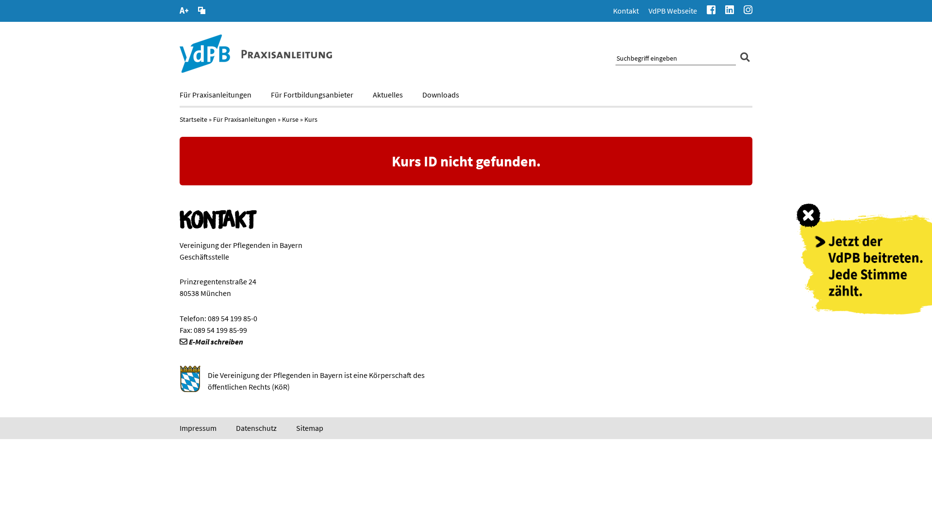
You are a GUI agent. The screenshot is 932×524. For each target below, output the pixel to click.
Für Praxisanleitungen (215, 94)
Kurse (290, 119)
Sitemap (309, 428)
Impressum (198, 428)
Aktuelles (388, 94)
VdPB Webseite (673, 11)
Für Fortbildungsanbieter (312, 94)
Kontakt (626, 11)
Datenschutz (256, 428)
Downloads (440, 94)
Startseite (193, 119)
